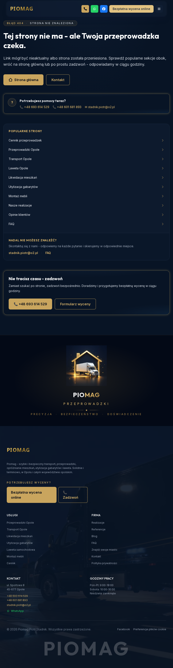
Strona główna (26, 80)
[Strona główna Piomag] (25, 450)
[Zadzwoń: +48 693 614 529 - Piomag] (85, 9)
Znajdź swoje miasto (104, 549)
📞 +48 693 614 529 (34, 107)
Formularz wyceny (75, 304)
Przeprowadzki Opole (20, 522)
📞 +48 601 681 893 (67, 107)
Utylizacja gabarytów (20, 542)
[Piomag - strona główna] (28, 9)
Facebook (123, 629)
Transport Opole (17, 529)
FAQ (48, 253)
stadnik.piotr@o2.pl (23, 253)
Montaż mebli (15, 556)
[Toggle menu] (159, 9)
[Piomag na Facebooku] (104, 9)
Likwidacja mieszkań (19, 536)
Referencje (98, 529)
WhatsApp (17, 610)
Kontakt (57, 80)
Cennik (11, 563)
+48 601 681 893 (17, 600)
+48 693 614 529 (17, 595)
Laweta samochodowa (21, 549)
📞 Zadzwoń (70, 495)
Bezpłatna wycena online (26, 495)
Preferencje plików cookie (149, 629)
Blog (94, 536)
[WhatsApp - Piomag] (94, 9)
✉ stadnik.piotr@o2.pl (100, 107)
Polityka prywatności (104, 563)
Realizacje (98, 522)
